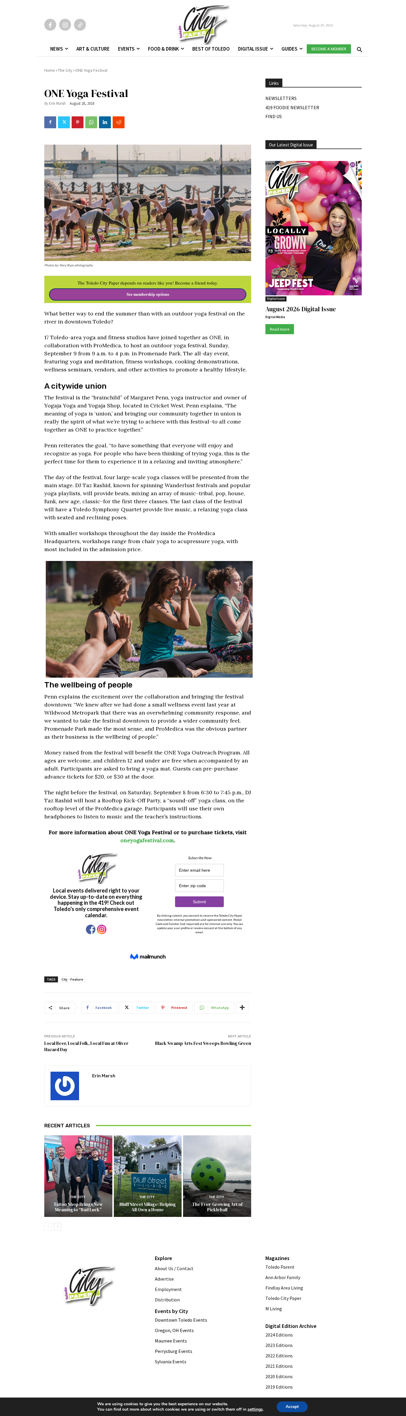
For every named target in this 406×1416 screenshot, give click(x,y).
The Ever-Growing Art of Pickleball (217, 1207)
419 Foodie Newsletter (292, 107)
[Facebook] (50, 25)
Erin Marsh (57, 103)
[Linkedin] (105, 122)
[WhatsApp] (91, 122)
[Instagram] (65, 25)
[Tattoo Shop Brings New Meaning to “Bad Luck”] (78, 1176)
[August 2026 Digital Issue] (313, 229)
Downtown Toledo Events (181, 1320)
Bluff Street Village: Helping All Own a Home (147, 1207)
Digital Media (275, 317)
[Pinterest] (78, 122)
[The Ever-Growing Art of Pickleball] (217, 1176)
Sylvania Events (170, 1362)
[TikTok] (80, 25)
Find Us (273, 116)
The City (65, 70)
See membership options (148, 294)
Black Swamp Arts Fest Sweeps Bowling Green (203, 1043)
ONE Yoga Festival (91, 70)
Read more (279, 329)
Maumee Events (171, 1341)
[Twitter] (64, 122)
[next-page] (57, 1227)
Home (49, 70)
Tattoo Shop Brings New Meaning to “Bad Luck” (78, 1207)
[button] (358, 47)
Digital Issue (276, 299)
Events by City (171, 1311)
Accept (292, 1406)
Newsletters (281, 98)
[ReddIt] (119, 122)
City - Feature (72, 979)
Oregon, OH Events (174, 1330)
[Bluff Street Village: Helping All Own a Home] (148, 1176)
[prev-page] (48, 1227)
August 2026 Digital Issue (300, 309)
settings (255, 1409)
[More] (242, 1008)
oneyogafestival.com (147, 840)
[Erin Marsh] (68, 1086)
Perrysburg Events (173, 1351)
